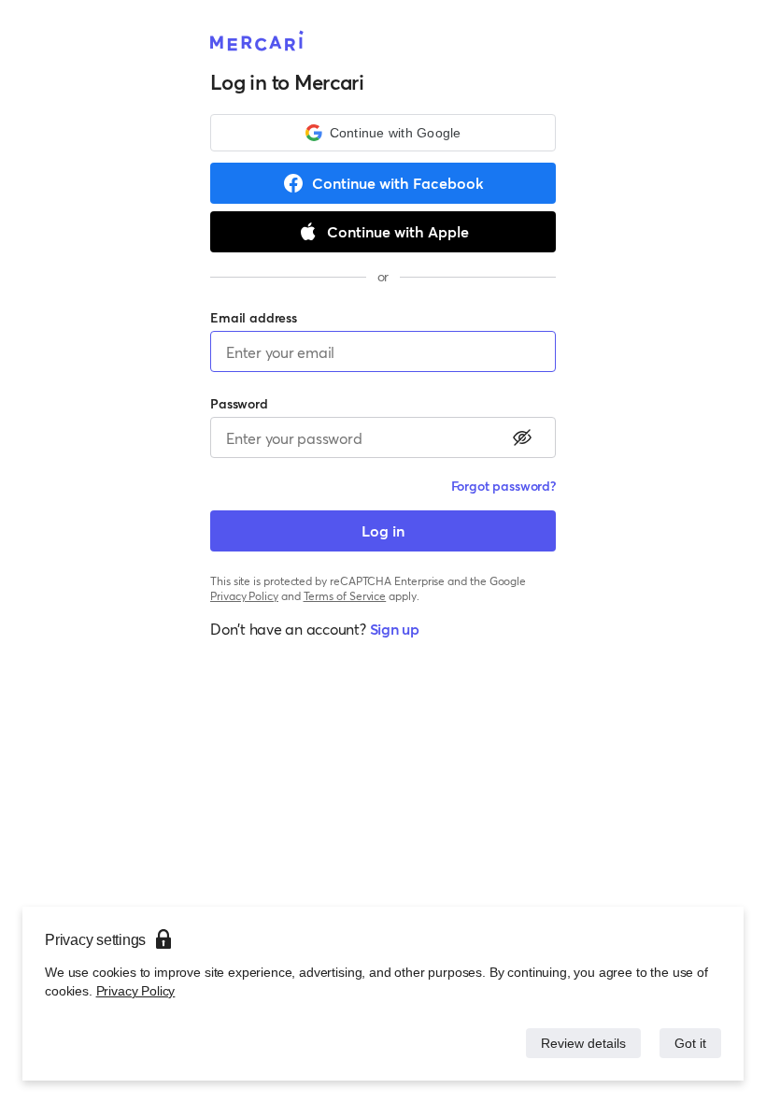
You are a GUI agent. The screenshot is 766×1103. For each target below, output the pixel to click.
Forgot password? (503, 485)
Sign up (394, 628)
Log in (383, 530)
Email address (253, 317)
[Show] (522, 437)
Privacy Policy (134, 990)
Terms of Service (345, 596)
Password (239, 403)
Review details (578, 1043)
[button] (383, 132)
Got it (689, 1043)
